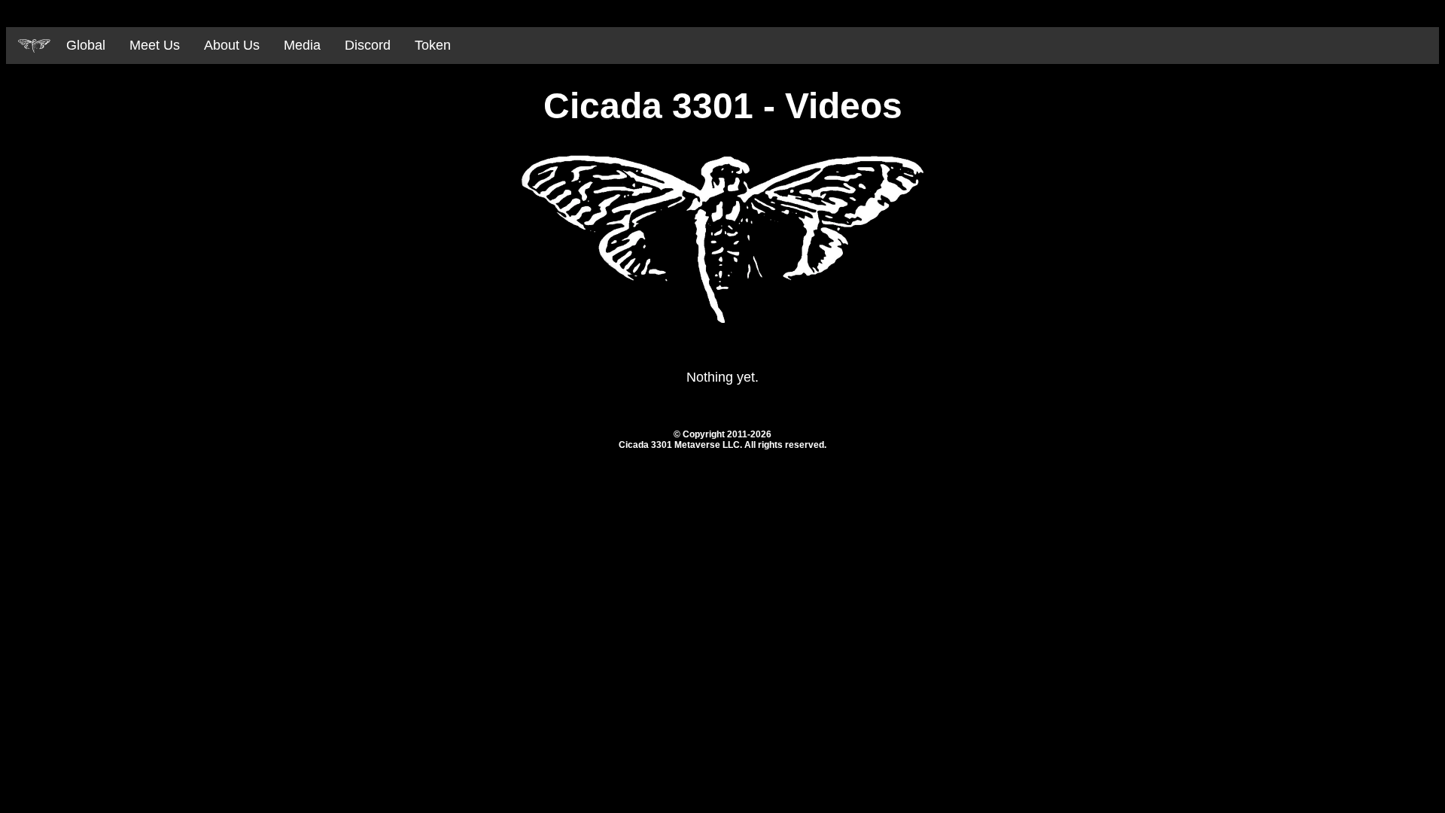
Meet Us (154, 45)
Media (302, 45)
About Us (232, 45)
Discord (368, 45)
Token (433, 45)
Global (85, 45)
